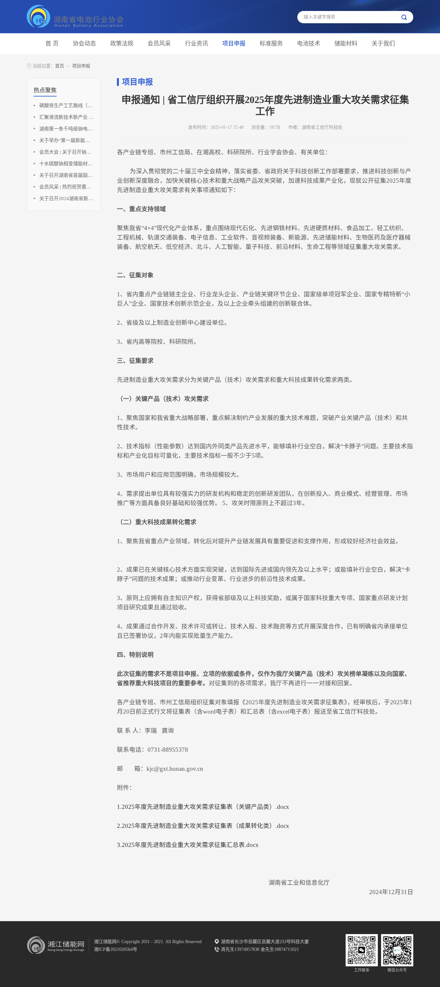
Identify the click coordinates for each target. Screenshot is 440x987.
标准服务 (271, 43)
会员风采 (159, 43)
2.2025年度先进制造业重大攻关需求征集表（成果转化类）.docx (203, 825)
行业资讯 (196, 43)
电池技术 (308, 43)
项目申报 (233, 43)
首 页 (52, 43)
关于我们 (383, 43)
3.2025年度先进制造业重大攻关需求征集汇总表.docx (188, 844)
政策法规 (121, 43)
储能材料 (346, 43)
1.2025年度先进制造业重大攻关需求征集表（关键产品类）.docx (203, 806)
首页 (59, 66)
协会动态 (84, 43)
